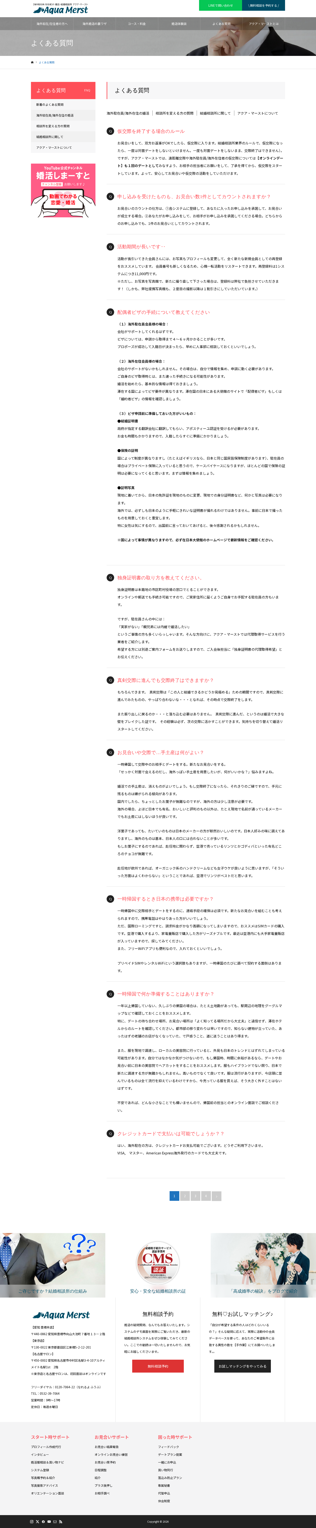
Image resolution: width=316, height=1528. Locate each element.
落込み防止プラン (170, 1478)
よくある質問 (221, 23)
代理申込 (164, 1493)
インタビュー (40, 1454)
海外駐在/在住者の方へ (52, 23)
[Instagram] (31, 1521)
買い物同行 (165, 1470)
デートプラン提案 (170, 1454)
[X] (37, 1521)
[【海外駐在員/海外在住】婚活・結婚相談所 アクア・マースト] (60, 8)
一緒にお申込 (167, 1462)
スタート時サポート (50, 1437)
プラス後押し (104, 1485)
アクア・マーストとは (264, 23)
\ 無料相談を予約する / (263, 5)
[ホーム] (32, 62)
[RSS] (60, 1521)
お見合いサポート (112, 1437)
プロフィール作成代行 (46, 1447)
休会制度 (164, 1501)
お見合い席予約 (105, 1462)
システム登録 (40, 1470)
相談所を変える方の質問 (174, 113)
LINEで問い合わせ (220, 5)
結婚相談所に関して (215, 113)
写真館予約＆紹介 (43, 1478)
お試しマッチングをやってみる (243, 1366)
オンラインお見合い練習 (111, 1454)
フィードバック (168, 1447)
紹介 (98, 1478)
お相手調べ (102, 1493)
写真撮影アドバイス (44, 1485)
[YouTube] (49, 1521)
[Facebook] (43, 1521)
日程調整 (101, 1470)
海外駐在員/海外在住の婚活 (128, 113)
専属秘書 (164, 1485)
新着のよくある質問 (49, 104)
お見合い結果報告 (107, 1447)
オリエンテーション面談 (47, 1493)
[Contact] (55, 1521)
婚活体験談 (179, 23)
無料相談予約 (158, 1366)
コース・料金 (137, 23)
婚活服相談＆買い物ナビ (47, 1462)
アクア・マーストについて (257, 113)
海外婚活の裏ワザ (95, 23)
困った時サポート (175, 1437)
